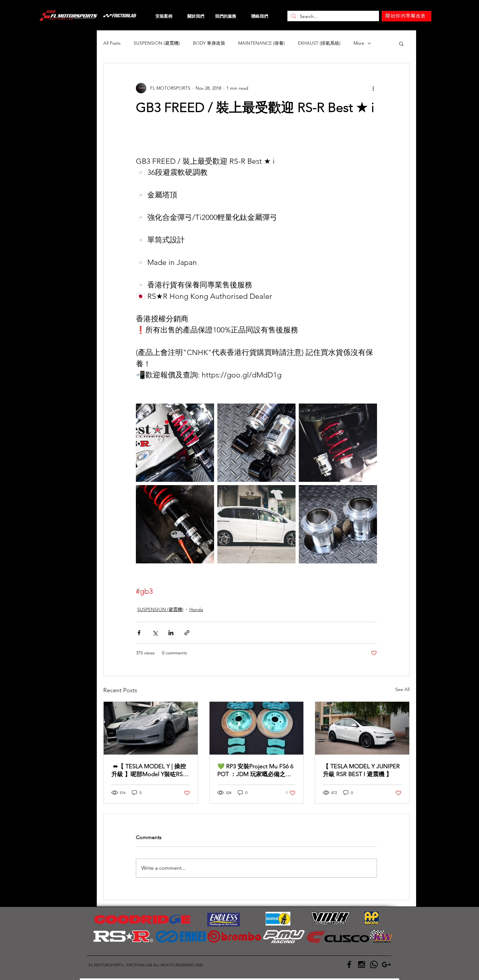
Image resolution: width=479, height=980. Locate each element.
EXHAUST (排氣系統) (319, 43)
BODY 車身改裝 (209, 43)
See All (402, 689)
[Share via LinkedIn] (171, 633)
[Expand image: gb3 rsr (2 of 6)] (338, 524)
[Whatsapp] (374, 964)
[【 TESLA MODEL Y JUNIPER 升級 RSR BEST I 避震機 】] (362, 728)
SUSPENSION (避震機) (157, 43)
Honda (196, 609)
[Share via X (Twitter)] (155, 633)
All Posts (112, 43)
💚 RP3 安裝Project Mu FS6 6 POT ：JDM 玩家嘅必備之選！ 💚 (255, 770)
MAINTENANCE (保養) (261, 43)
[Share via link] (187, 633)
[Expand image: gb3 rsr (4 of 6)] (338, 443)
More (359, 43)
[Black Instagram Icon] (361, 964)
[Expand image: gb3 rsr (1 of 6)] (175, 443)
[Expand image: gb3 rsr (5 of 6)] (175, 524)
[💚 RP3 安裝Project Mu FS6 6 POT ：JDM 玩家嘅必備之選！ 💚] (257, 728)
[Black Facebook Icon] (349, 964)
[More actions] (373, 88)
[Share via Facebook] (139, 633)
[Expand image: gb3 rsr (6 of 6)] (256, 524)
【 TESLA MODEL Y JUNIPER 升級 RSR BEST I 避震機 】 (361, 770)
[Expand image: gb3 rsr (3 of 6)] (256, 443)
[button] (401, 43)
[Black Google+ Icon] (386, 964)
